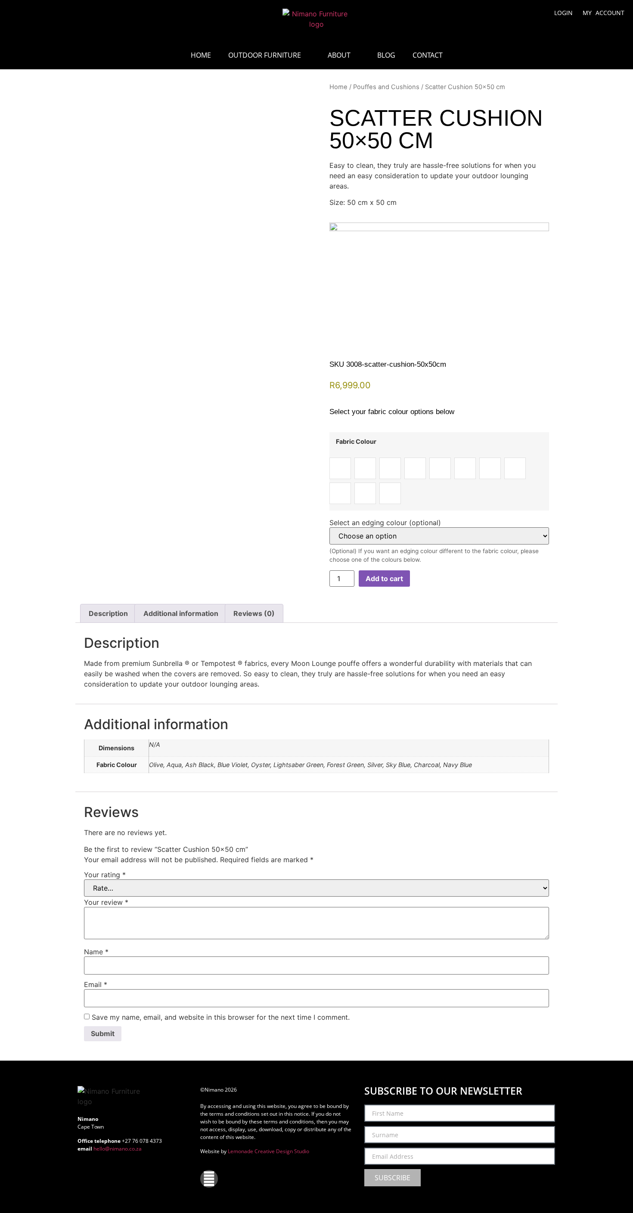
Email (95, 984)
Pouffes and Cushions (386, 87)
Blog (386, 55)
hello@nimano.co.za (117, 1148)
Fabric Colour (356, 442)
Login (563, 13)
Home (201, 55)
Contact (428, 55)
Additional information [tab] (180, 613)
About (339, 55)
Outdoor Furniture (264, 55)
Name (96, 951)
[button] (22, 17)
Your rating (105, 874)
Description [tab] (108, 613)
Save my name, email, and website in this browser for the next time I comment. (221, 1017)
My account (603, 13)
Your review (106, 902)
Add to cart (384, 578)
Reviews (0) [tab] (254, 613)
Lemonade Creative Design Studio (268, 1151)
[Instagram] (209, 1179)
